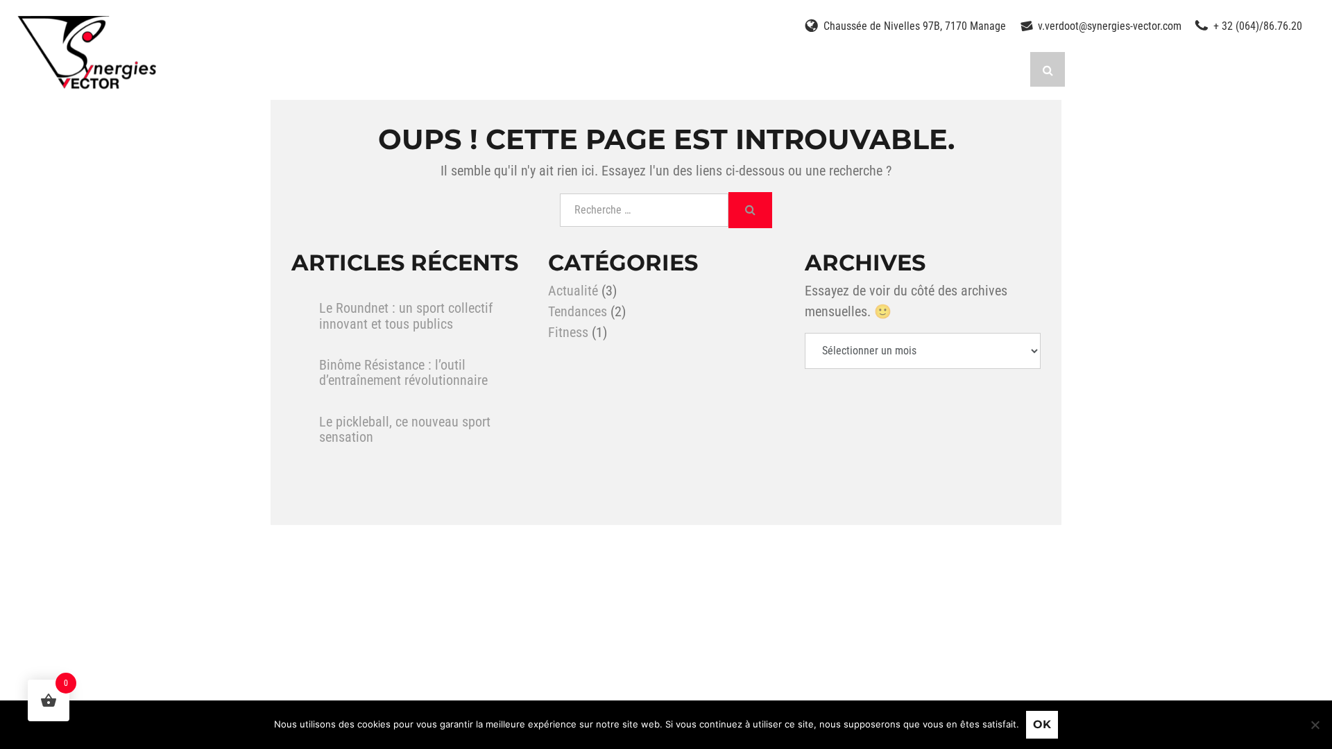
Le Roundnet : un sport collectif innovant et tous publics (406, 316)
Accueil (218, 69)
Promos (553, 69)
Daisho (693, 69)
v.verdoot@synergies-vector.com (1109, 26)
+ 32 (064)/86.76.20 (1257, 26)
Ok (1042, 724)
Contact (978, 69)
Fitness (568, 332)
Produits (378, 69)
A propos (777, 69)
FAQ (909, 69)
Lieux (625, 69)
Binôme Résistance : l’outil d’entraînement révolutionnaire (403, 372)
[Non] (1315, 725)
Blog (853, 69)
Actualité (573, 290)
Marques (468, 69)
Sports (296, 69)
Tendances (577, 311)
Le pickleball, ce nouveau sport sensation (404, 429)
